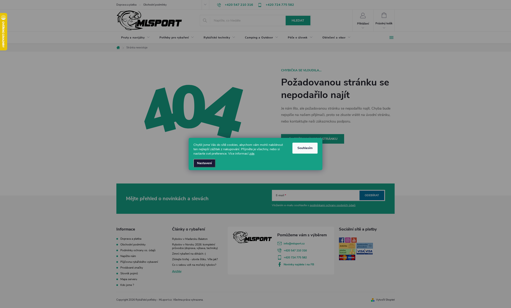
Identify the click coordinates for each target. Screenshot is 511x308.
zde (251, 153)
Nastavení (204, 163)
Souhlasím (305, 148)
